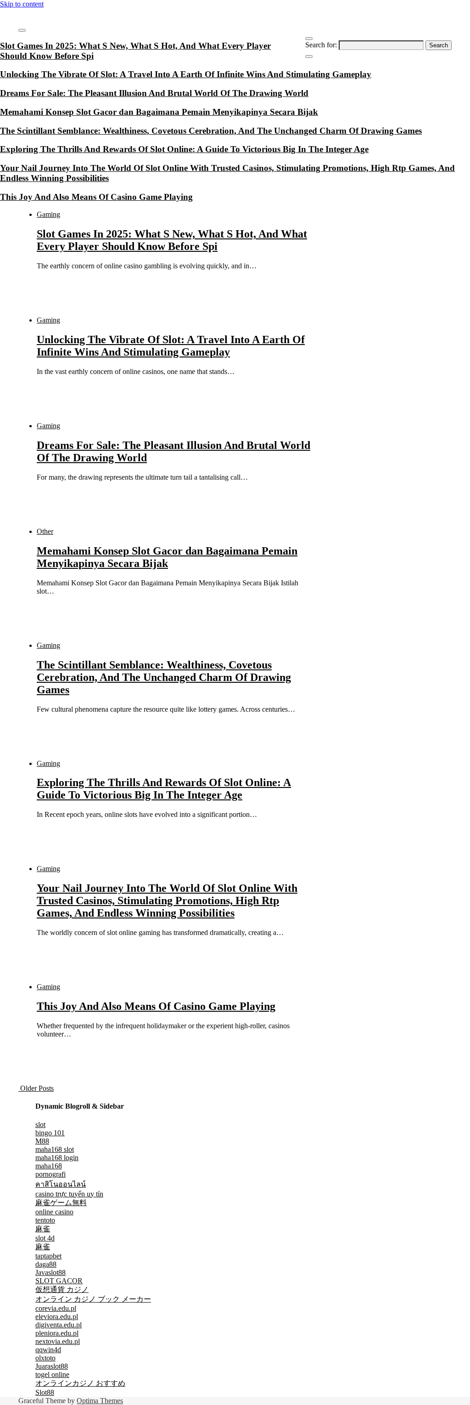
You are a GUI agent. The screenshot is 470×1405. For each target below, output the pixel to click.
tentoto (45, 1220)
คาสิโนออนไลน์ (60, 1184)
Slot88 (44, 1392)
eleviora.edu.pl (56, 1316)
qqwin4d (48, 1350)
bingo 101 (50, 1133)
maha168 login (56, 1157)
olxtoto (45, 1358)
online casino (54, 1212)
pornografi (50, 1174)
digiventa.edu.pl (58, 1325)
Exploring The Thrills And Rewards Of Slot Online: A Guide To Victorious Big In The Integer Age (164, 788)
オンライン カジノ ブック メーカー (93, 1299)
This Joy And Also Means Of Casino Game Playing (156, 1006)
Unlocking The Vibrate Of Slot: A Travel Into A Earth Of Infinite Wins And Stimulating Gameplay (171, 346)
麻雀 (42, 1229)
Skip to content (22, 4)
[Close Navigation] (309, 56)
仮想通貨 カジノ (62, 1289)
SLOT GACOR (59, 1281)
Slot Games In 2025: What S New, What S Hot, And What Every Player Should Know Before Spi (172, 240)
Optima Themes (100, 1401)
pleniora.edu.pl (56, 1333)
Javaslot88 (50, 1272)
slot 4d (45, 1238)
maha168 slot (54, 1149)
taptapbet (48, 1256)
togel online (52, 1374)
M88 (42, 1141)
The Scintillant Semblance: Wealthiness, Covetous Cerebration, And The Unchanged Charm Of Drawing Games (164, 677)
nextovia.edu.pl (57, 1341)
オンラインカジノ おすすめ (80, 1383)
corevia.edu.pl (55, 1308)
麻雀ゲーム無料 (61, 1203)
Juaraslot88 (51, 1366)
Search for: (321, 45)
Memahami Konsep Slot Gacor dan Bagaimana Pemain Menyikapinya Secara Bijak (167, 557)
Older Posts (36, 1088)
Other (45, 531)
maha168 (48, 1166)
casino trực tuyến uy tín (69, 1194)
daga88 (45, 1264)
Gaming (48, 214)
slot (40, 1124)
